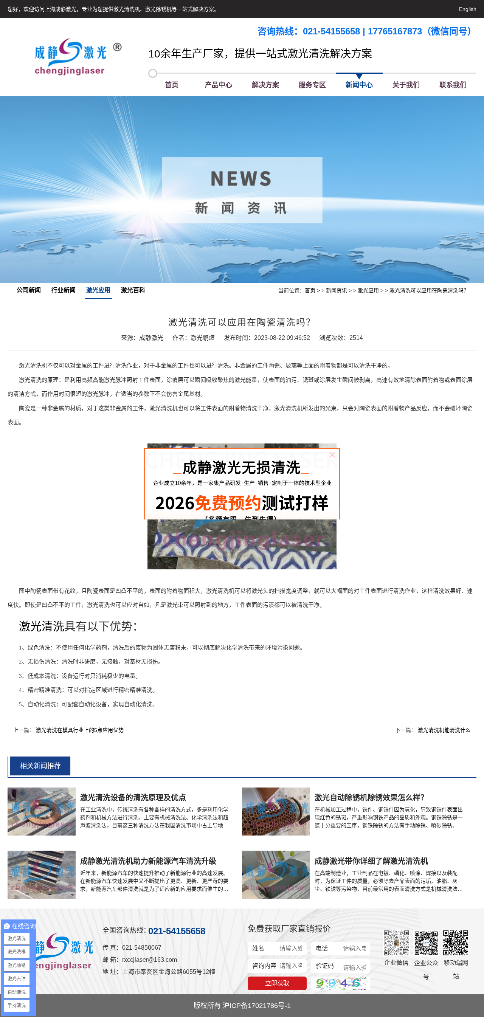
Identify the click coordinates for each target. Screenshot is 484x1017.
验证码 (325, 966)
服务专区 (312, 85)
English (467, 9)
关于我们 (406, 85)
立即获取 (277, 983)
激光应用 (98, 290)
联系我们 (453, 85)
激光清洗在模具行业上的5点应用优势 (80, 730)
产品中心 (218, 85)
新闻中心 (359, 85)
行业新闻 (63, 290)
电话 (322, 948)
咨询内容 (264, 966)
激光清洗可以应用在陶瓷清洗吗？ (429, 290)
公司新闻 (29, 290)
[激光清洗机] (78, 57)
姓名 (258, 948)
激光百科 (133, 290)
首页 (171, 85)
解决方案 (265, 85)
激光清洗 (41, 626)
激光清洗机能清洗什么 (444, 730)
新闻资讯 (336, 290)
